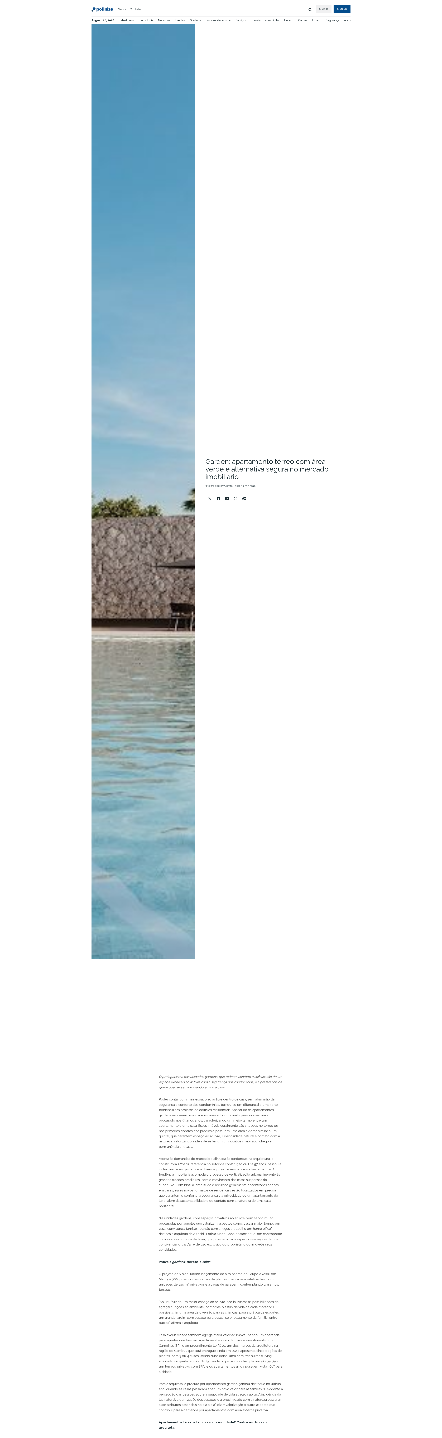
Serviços (241, 20)
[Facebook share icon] (218, 496)
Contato (135, 9)
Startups (195, 20)
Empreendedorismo (218, 20)
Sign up (342, 8)
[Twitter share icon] (209, 496)
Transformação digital (265, 20)
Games (302, 20)
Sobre (122, 9)
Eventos (180, 20)
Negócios (164, 20)
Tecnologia (146, 20)
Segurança (332, 20)
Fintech (289, 20)
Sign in (323, 8)
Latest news (126, 20)
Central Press (232, 485)
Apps (347, 20)
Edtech (316, 20)
